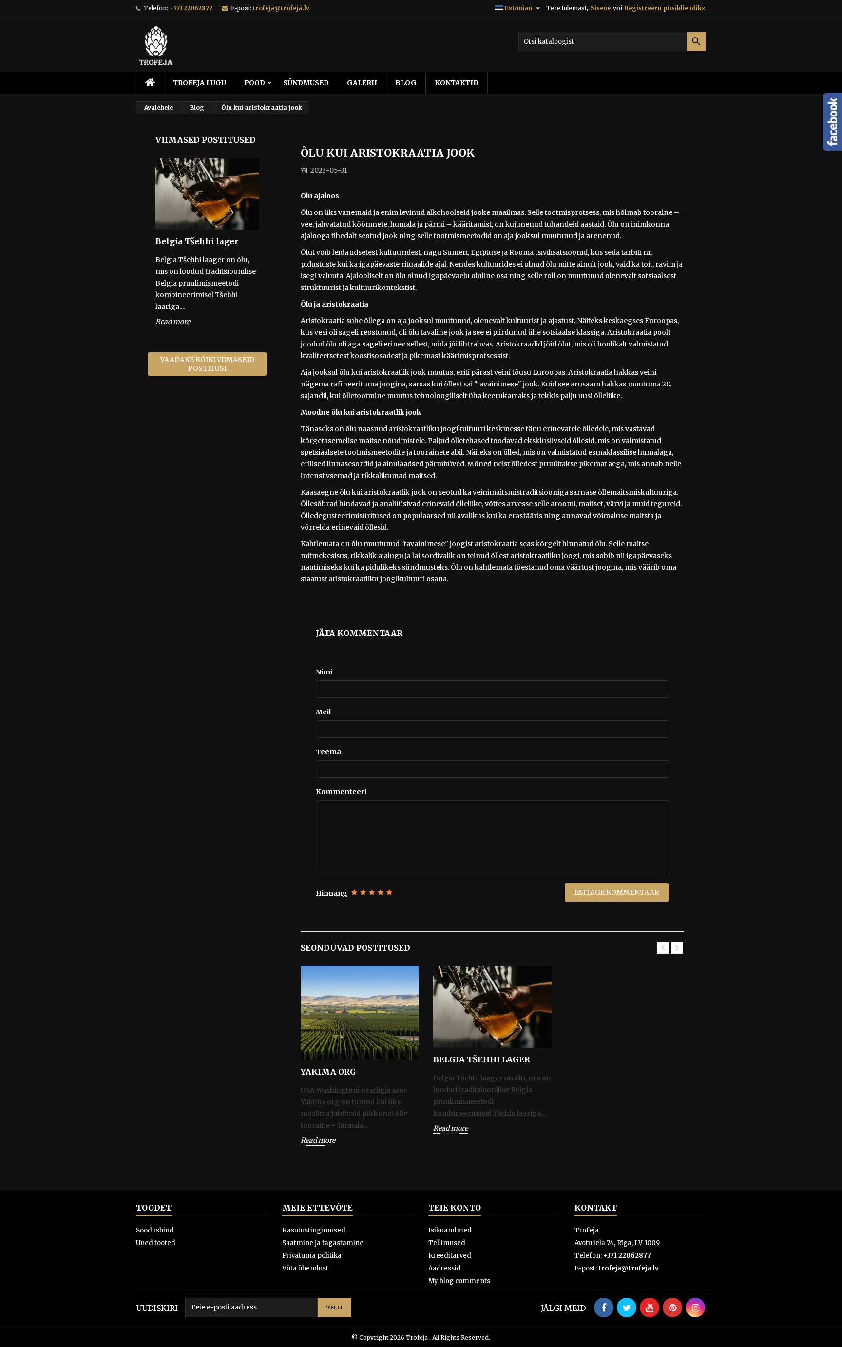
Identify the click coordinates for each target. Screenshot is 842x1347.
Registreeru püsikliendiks (665, 8)
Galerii (362, 82)
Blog (406, 82)
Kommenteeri (341, 792)
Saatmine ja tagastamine (323, 1243)
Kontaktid (456, 82)
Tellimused (446, 1243)
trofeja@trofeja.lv (281, 8)
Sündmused (306, 82)
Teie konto (454, 1207)
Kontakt (595, 1207)
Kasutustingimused (313, 1230)
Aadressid (444, 1268)
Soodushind (155, 1230)
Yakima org (328, 1072)
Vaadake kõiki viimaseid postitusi (207, 364)
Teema (328, 752)
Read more (172, 321)
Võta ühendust (305, 1268)
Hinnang (331, 893)
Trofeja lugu (199, 82)
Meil (323, 712)
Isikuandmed (450, 1230)
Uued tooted (155, 1243)
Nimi (324, 672)
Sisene (601, 8)
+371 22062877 (191, 8)
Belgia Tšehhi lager (196, 241)
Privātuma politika (312, 1255)
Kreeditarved (449, 1255)
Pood (254, 82)
